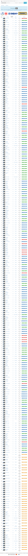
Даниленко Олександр (7, 29)
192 (3, 35)
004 (3, 204)
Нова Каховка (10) (13, 9)
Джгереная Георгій (7, 43)
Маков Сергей (7, 343)
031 (3, 158)
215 (3, 156)
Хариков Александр (7, 185)
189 (3, 350)
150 (3, 220)
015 (3, 116)
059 (3, 417)
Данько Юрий (7, 170)
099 (3, 394)
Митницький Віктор (7, 202)
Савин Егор (7, 418)
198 (3, 277)
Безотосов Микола (7, 254)
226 (3, 381)
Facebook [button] (7, 5)
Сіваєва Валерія (7, 450)
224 (3, 448)
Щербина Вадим (7, 427)
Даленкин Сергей (8, 483)
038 (3, 24)
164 (3, 223)
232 (3, 402)
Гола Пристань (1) (16, 10)
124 (3, 183)
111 (3, 193)
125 (3, 216)
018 (3, 337)
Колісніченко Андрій (7, 523)
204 (3, 31)
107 (3, 241)
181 (3, 414)
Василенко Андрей (7, 549)
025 (3, 54)
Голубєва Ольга (7, 195)
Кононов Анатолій (7, 48)
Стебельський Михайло (7, 288)
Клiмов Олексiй (7, 137)
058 (3, 419)
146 (3, 200)
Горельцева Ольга (7, 173)
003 (3, 452)
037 (3, 281)
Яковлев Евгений (8, 241)
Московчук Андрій (7, 167)
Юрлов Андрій (7, 70)
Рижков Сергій (7, 143)
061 (3, 87)
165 (3, 39)
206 (3, 112)
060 (3, 29)
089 (3, 467)
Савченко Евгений (7, 300)
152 (3, 325)
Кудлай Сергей (7, 499)
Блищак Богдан (7, 475)
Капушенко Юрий (8, 414)
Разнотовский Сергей (7, 123)
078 (3, 91)
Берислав (16, 41)
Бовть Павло (7, 103)
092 (3, 346)
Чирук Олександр (8, 272)
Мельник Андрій (7, 283)
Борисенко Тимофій (7, 348)
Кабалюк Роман (7, 139)
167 (3, 160)
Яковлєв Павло (7, 193)
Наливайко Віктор (7, 319)
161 (3, 45)
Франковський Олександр (7, 210)
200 (3, 323)
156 (3, 310)
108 (3, 298)
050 (3, 95)
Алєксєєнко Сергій (7, 302)
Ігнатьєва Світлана (7, 356)
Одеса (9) (17, 9)
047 (3, 364)
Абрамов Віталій (7, 68)
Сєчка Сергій (7, 457)
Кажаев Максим (7, 416)
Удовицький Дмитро (7, 215)
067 (3, 227)
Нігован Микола (7, 312)
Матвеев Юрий (7, 297)
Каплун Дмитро (7, 525)
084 (3, 387)
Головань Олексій (7, 116)
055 (3, 97)
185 (3, 264)
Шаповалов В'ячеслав (7, 73)
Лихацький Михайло (7, 227)
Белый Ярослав (7, 391)
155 (3, 496)
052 (3, 108)
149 (3, 51)
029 (3, 68)
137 (3, 377)
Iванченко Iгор (7, 22)
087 (3, 331)
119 (3, 408)
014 (3, 462)
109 (3, 26)
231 (3, 400)
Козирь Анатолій (7, 87)
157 (3, 206)
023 (3, 348)
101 (3, 302)
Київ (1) (9, 10)
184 (3, 231)
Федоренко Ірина (8, 333)
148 (3, 233)
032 (3, 248)
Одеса (16, 166)
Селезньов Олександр (7, 206)
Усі (3, 9)
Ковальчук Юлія (7, 393)
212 (3, 389)
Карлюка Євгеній (8, 160)
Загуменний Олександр (7, 75)
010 (3, 154)
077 (3, 122)
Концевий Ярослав (7, 459)
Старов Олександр (7, 60)
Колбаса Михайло (7, 37)
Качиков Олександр (7, 56)
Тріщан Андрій (7, 39)
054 (3, 62)
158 (3, 252)
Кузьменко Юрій (7, 149)
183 (3, 102)
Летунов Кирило (7, 220)
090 (3, 344)
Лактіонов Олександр (7, 127)
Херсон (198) (5, 9)
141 (3, 431)
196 (3, 56)
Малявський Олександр (7, 64)
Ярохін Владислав (7, 400)
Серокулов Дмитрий (7, 237)
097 (3, 427)
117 (3, 33)
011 (3, 120)
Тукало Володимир (7, 292)
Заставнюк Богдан (7, 229)
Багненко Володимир (7, 468)
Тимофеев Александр (7, 187)
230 (3, 354)
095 (3, 256)
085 (3, 181)
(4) (19, 9)
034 (3, 296)
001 (3, 454)
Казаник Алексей (8, 354)
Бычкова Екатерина (7, 465)
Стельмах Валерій (7, 310)
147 (3, 133)
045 (3, 18)
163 (3, 392)
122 (3, 58)
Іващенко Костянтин (7, 265)
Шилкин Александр (7, 35)
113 (3, 49)
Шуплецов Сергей (7, 146)
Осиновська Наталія (7, 358)
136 (3, 379)
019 (3, 312)
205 (3, 141)
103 (3, 260)
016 (3, 37)
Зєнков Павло (7, 337)
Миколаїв (16, 22)
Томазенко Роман (7, 85)
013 (3, 459)
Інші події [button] (16, 2)
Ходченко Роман (7, 331)
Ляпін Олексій (7, 218)
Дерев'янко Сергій (7, 363)
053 (3, 81)
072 (3, 237)
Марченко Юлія (7, 429)
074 (3, 64)
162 (3, 308)
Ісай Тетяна (7, 341)
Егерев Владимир (7, 89)
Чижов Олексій (7, 199)
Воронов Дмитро (8, 51)
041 (3, 110)
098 (3, 423)
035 (3, 318)
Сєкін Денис (7, 224)
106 (3, 22)
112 (3, 225)
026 (3, 396)
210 (3, 218)
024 (3, 152)
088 (3, 41)
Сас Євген (7, 339)
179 (3, 135)
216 (3, 210)
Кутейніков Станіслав (7, 470)
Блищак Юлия (7, 472)
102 (3, 341)
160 (3, 147)
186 (3, 439)
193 (3, 66)
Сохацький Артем (7, 20)
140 (3, 404)
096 (3, 150)
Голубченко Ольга (7, 396)
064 (3, 212)
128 (3, 475)
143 (3, 435)
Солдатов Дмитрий (7, 248)
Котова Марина (7, 431)
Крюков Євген (7, 335)
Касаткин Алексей (7, 231)
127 (3, 472)
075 (3, 444)
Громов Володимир (7, 240)
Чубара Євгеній (7, 368)
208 (3, 371)
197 (3, 202)
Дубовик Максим (7, 266)
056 (3, 358)
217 (3, 433)
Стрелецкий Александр (7, 46)
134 (3, 93)
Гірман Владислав (7, 279)
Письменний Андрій (7, 50)
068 (3, 191)
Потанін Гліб (7, 162)
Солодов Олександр (7, 41)
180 (3, 499)
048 (3, 366)
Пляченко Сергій (8, 112)
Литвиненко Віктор (7, 133)
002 (3, 457)
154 (3, 229)
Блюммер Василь (7, 100)
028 (3, 321)
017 (3, 127)
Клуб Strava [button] (2, 5)
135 (3, 99)
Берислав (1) (11, 10)
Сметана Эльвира (7, 444)
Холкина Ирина (7, 66)
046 (3, 335)
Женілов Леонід (7, 308)
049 (3, 76)
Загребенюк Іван (8, 406)
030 (3, 465)
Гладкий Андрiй (7, 168)
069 (3, 291)
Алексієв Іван (7, 268)
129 (3, 484)
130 (3, 60)
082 (3, 258)
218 (3, 145)
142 (3, 197)
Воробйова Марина (7, 250)
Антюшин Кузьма (8, 164)
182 (3, 327)
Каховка (16, 222)
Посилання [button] (8, 2)
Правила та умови (21, 2)
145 (3, 129)
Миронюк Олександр (7, 454)
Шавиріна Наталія (7, 388)
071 (3, 266)
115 (3, 208)
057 (3, 356)
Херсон (16, 18)
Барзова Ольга (7, 408)
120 (3, 279)
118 (3, 410)
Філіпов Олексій (7, 404)
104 (3, 306)
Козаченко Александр (7, 379)
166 (3, 47)
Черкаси (16, 116)
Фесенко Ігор (7, 91)
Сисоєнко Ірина (7, 496)
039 (3, 239)
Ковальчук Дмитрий (7, 365)
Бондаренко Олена (7, 208)
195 (3, 43)
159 (3, 254)
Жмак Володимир (7, 125)
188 (3, 143)
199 (3, 114)
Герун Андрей (7, 26)
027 (3, 118)
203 (3, 523)
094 (3, 362)
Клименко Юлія (7, 306)
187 (3, 195)
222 (3, 406)
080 (3, 385)
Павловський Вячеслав (7, 361)
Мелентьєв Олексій (7, 131)
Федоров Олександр (7, 58)
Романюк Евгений (7, 244)
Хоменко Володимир (7, 317)
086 (3, 187)
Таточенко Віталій (7, 246)
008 (3, 250)
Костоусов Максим (7, 294)
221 (3, 421)
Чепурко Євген (7, 18)
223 (3, 549)
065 (3, 450)
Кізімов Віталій (7, 258)
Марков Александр (7, 98)
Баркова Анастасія (7, 260)
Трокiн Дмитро (7, 76)
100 (3, 412)
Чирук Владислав (8, 383)
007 (3, 289)
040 (3, 369)
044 (3, 398)
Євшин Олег (7, 385)
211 (3, 525)
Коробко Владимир (7, 212)
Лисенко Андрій (7, 30)
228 (3, 285)
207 (3, 271)
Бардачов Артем (7, 345)
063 (3, 85)
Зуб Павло (7, 381)
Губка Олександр (8, 222)
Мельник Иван (7, 366)
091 (3, 185)
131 (3, 383)
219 (3, 137)
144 (3, 333)
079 (3, 74)
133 (3, 273)
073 (3, 245)
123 (3, 268)
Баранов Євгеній (8, 235)
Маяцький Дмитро (7, 217)
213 (3, 360)
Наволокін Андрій (8, 285)
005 (3, 20)
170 (3, 300)
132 (3, 446)
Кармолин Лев (7, 176)
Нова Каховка (15, 114)
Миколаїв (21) (9, 9)
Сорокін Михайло (8, 329)
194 (3, 214)
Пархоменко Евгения (7, 79)
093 (3, 316)
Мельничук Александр (7, 252)
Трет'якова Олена (7, 402)
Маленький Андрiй (7, 110)
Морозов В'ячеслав (7, 413)
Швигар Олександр (7, 152)
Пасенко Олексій (8, 189)
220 (3, 528)
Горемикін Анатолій (7, 114)
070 (3, 243)
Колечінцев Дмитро (7, 434)
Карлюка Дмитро (8, 197)
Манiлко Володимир (7, 233)
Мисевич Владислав (7, 81)
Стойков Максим (7, 439)
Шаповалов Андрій (7, 398)
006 (3, 139)
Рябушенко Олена (7, 438)
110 (3, 470)
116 (3, 235)
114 (3, 189)
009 (3, 72)
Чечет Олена (7, 320)
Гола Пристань (16, 526)
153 (3, 490)
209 (3, 70)
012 (3, 104)
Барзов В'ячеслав (7, 411)
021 (3, 131)
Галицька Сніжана (7, 375)
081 (3, 293)
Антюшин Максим (7, 277)
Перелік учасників (4, 2)
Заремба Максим (8, 389)
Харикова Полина (7, 183)
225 (3, 314)
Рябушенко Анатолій (7, 281)
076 (3, 124)
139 (3, 329)
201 (3, 283)
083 (3, 262)
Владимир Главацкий (7, 62)
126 (3, 106)
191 (3, 373)
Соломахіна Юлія (8, 452)
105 (3, 425)
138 (3, 83)
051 (3, 79)
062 (3, 89)
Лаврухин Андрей (7, 275)
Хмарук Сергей (7, 314)
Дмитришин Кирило (7, 181)
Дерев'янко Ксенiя (7, 436)
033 (3, 287)
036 (3, 437)
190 (3, 352)
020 (3, 304)
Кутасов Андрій (7, 24)
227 (3, 429)
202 (3, 520)
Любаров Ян (7, 191)
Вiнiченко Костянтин (7, 141)
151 (3, 275)
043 (3, 442)
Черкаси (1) (19, 10)
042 (3, 339)
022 (3, 375)
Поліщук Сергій (7, 295)
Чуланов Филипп (8, 289)
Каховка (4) (21, 9)
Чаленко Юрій (7, 270)
